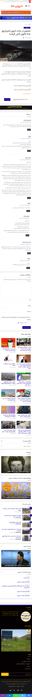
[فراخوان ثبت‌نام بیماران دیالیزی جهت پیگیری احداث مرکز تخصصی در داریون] (24, 393)
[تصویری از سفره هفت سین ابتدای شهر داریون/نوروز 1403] (26, 518)
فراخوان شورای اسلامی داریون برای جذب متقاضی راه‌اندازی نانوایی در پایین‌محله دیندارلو (24, 431)
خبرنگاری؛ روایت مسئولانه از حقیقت (21, 1)
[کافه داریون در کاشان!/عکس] (26, 524)
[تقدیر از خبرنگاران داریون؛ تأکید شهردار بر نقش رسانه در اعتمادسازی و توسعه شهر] (24, 342)
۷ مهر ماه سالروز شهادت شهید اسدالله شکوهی (18, 471)
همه (25, 27)
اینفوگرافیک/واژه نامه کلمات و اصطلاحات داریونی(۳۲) (17, 497)
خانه (28, 24)
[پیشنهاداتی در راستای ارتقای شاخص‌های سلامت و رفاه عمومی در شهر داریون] (24, 377)
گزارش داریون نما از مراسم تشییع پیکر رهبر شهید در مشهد (8, 431)
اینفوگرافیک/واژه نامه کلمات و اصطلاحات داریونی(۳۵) (9, 416)
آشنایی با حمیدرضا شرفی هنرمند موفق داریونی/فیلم (17, 565)
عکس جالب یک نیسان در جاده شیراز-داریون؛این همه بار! (11, 537)
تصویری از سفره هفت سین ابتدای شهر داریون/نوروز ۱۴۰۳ (12, 516)
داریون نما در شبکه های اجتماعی (23, 664)
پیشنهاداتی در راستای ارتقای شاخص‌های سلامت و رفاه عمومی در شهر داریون (24, 383)
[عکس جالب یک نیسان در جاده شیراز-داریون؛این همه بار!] (26, 538)
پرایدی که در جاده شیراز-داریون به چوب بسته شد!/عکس (11, 530)
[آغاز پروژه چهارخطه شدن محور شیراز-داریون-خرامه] (8, 393)
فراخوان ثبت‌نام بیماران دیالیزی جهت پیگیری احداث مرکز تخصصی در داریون (24, 400)
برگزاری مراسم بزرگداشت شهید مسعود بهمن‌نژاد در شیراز (24, 416)
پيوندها (28, 659)
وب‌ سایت (29, 311)
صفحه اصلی (27, 669)
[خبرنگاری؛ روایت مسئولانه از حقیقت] (8, 358)
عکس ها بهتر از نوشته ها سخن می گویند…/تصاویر (11, 509)
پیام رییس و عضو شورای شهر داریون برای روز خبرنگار (9, 349)
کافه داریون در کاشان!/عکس (15, 522)
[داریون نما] (17, 6)
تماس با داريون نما (26, 661)
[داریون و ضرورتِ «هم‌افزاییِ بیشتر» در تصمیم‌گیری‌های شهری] (8, 377)
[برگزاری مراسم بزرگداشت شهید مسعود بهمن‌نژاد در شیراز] (24, 410)
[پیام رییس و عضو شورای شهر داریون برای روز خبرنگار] (8, 342)
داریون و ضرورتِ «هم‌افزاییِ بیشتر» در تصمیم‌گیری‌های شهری (8, 382)
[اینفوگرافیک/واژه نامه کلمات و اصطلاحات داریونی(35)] (8, 410)
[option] (16, 464)
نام (30, 300)
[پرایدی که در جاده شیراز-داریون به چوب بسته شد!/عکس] (26, 531)
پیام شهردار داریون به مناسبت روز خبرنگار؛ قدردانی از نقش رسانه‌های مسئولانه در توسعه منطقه (24, 366)
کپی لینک (7, 99)
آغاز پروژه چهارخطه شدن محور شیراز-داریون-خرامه (8, 399)
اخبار (25, 24)
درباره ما (28, 666)
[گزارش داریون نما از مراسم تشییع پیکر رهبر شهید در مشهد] (8, 425)
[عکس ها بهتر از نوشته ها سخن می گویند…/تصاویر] (26, 511)
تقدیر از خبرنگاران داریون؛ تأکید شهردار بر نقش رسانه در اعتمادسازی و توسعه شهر (24, 348)
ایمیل (29, 306)
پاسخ (29, 130)
